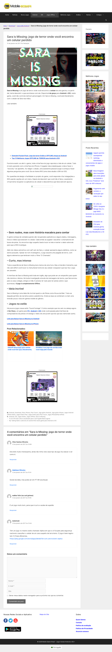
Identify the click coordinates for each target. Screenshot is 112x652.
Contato (79, 622)
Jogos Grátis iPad (21, 414)
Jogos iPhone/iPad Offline (56, 414)
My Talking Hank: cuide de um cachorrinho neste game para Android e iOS (32, 420)
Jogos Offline (51, 15)
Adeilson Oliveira (18, 470)
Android (34, 15)
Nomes (88, 15)
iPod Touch (34, 412)
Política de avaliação (83, 625)
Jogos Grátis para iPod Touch (37, 414)
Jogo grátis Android (23, 26)
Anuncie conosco (82, 631)
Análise (78, 15)
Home (7, 15)
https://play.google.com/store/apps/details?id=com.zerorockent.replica (36, 539)
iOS (42, 15)
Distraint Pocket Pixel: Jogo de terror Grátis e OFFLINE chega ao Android (39, 156)
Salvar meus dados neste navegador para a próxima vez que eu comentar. (36, 595)
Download (12, 26)
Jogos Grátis (22, 416)
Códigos (99, 15)
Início (5, 26)
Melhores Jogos (65, 15)
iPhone (28, 412)
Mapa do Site (44, 614)
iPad (23, 412)
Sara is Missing (40, 416)
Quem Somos (81, 620)
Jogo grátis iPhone (58, 412)
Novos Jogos (25, 15)
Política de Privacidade (84, 628)
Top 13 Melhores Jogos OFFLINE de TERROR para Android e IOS (36, 158)
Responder (13, 459)
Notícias (14, 15)
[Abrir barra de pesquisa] (106, 20)
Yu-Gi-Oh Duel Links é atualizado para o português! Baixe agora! (29, 418)
